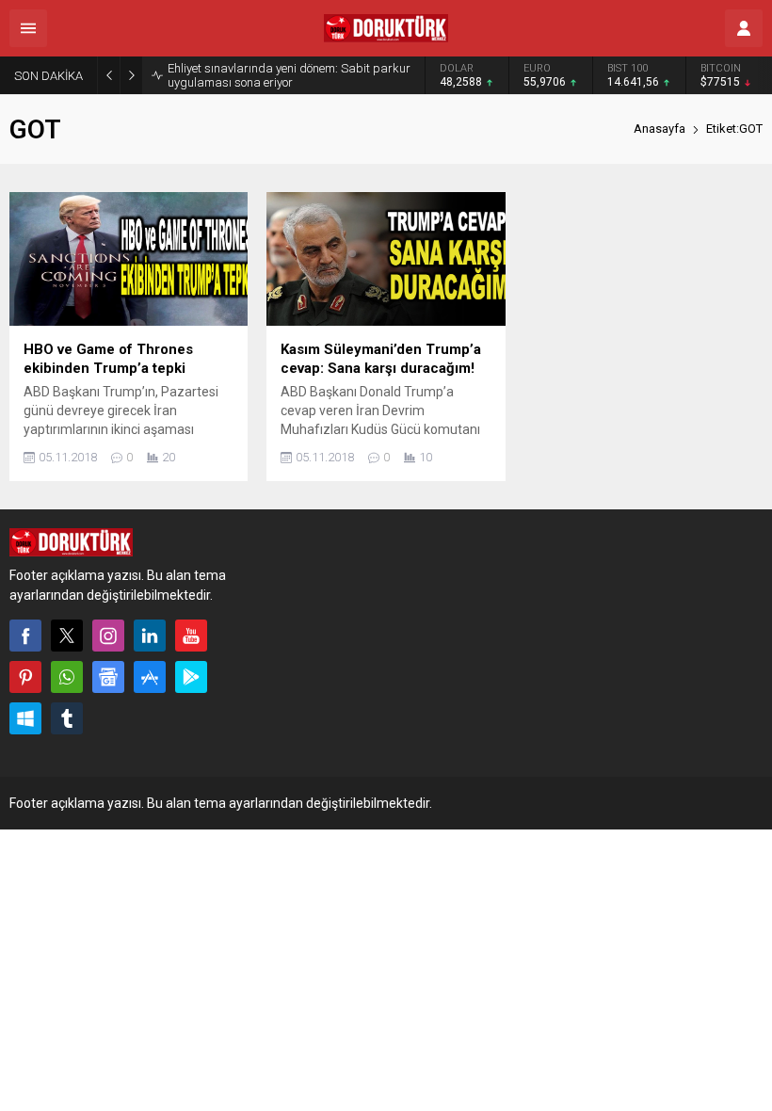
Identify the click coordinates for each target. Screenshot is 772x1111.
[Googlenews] (108, 677)
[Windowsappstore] (25, 718)
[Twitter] (67, 636)
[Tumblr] (67, 718)
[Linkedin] (150, 636)
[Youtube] (191, 636)
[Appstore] (150, 677)
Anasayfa (659, 128)
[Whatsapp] (67, 677)
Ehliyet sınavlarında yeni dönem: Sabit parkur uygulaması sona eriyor (289, 75)
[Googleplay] (191, 677)
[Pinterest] (25, 677)
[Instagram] (108, 636)
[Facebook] (25, 636)
